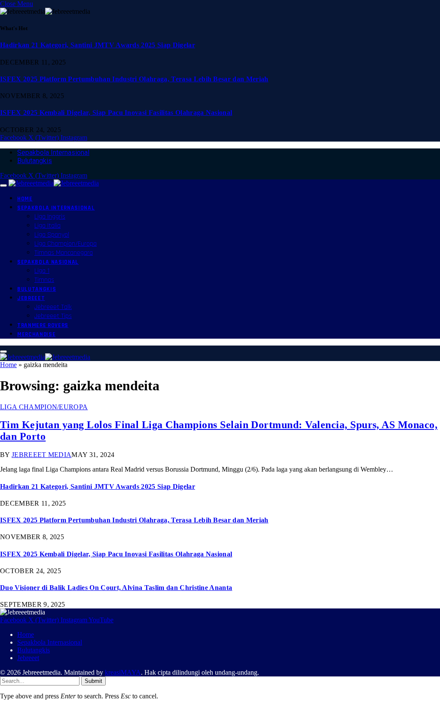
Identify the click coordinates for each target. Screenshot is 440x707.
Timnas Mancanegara (63, 252)
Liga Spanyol (51, 234)
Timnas (44, 279)
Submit (93, 681)
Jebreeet (31, 298)
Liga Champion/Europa (65, 243)
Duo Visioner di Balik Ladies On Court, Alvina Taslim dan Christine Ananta (116, 587)
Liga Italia (47, 225)
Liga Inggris (49, 216)
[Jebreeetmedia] (54, 183)
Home (25, 199)
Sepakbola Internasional (53, 152)
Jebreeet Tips (53, 316)
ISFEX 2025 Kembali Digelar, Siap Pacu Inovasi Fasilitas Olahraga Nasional (116, 112)
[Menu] (3, 185)
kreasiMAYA (123, 672)
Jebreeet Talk (53, 307)
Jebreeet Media (41, 454)
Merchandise (36, 334)
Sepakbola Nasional (48, 262)
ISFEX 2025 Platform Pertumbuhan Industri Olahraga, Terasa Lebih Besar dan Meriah (134, 79)
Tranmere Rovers (42, 325)
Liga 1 (41, 270)
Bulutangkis (34, 161)
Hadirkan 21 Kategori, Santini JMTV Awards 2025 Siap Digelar (97, 45)
